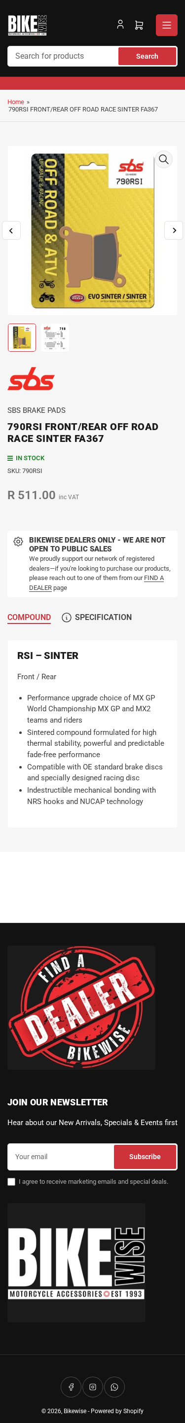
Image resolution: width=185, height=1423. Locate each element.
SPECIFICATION (103, 617)
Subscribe (145, 1157)
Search (147, 56)
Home (15, 102)
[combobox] (92, 56)
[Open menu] (167, 25)
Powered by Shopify (117, 1411)
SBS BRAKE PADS (36, 410)
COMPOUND (29, 617)
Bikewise (75, 1411)
